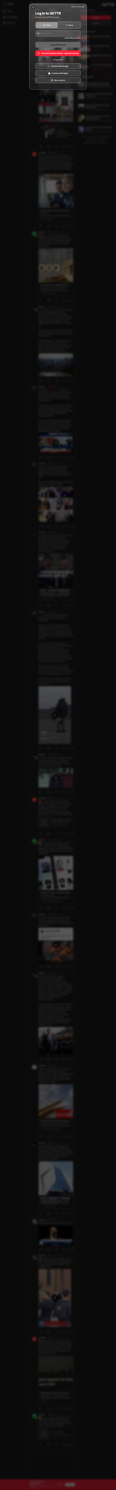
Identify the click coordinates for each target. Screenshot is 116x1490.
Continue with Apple (60, 73)
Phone (70, 25)
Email (48, 25)
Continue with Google (59, 66)
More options (59, 80)
